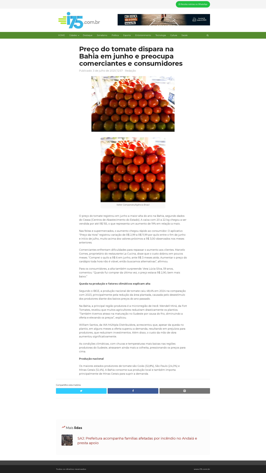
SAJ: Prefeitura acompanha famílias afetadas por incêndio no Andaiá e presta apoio (137, 440)
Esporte (127, 35)
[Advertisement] (133, 409)
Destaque (87, 35)
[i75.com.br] (79, 20)
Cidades (73, 35)
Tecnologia (160, 35)
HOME (61, 35)
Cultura (173, 35)
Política (115, 35)
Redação (130, 70)
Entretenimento (143, 35)
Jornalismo (102, 35)
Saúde (184, 35)
